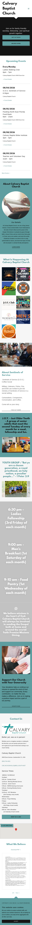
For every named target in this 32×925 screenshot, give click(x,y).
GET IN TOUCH (16, 37)
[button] (28, 8)
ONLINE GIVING (16, 43)
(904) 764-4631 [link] (6, 761)
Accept (16, 921)
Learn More (16, 246)
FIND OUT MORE (16, 410)
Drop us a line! (16, 817)
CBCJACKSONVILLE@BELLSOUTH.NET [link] (14, 765)
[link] (12, 14)
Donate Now (16, 706)
